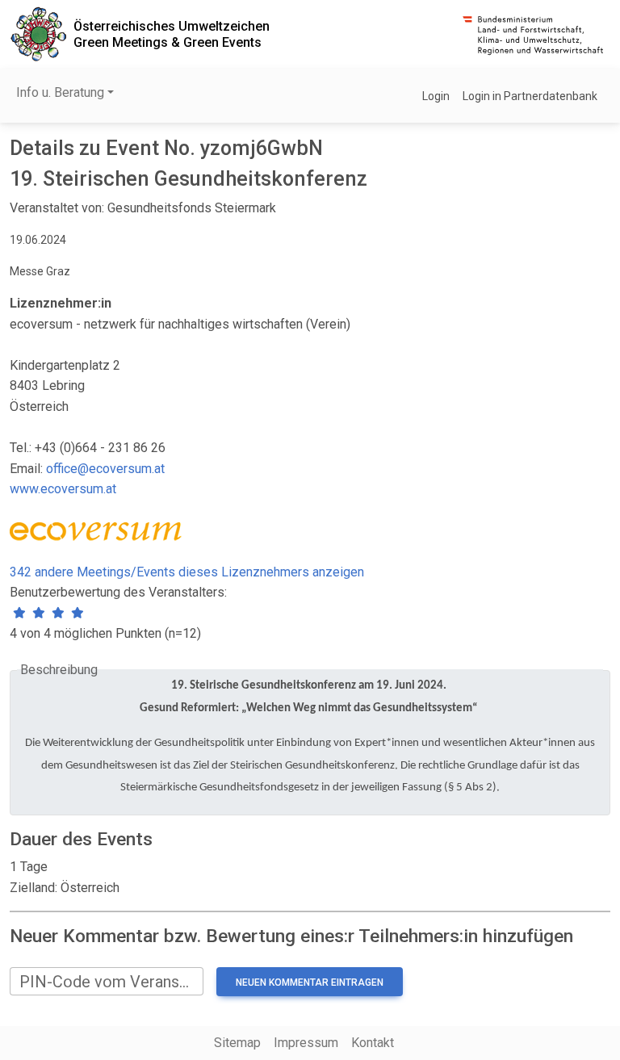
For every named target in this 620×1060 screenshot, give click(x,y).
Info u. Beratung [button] (60, 92)
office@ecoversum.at (105, 468)
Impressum (306, 1042)
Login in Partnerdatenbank (530, 96)
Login (436, 96)
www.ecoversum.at (63, 488)
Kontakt (372, 1042)
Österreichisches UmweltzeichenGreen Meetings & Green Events (171, 34)
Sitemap (237, 1042)
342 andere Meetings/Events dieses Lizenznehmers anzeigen (187, 572)
